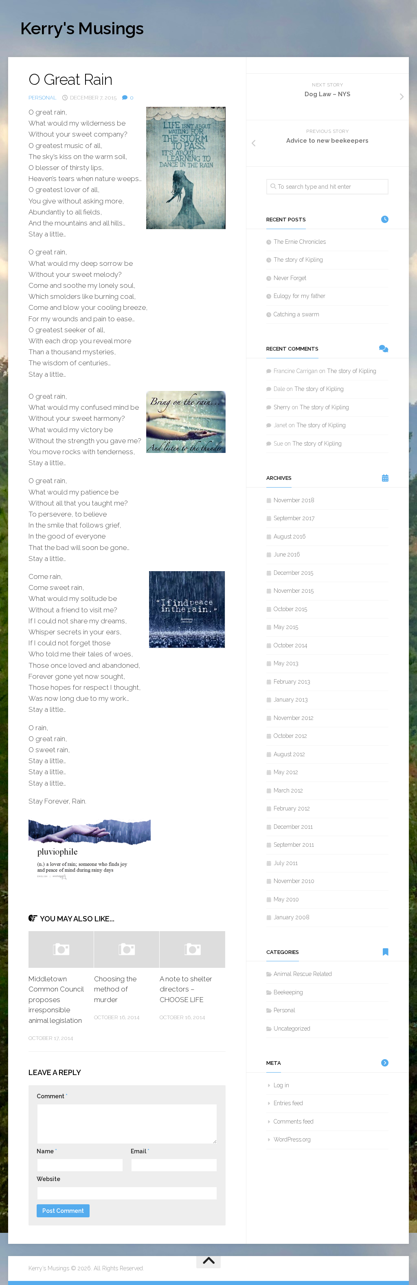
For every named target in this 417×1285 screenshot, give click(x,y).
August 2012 (289, 754)
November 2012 (294, 718)
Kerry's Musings (82, 28)
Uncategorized (292, 1028)
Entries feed (288, 1103)
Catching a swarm (296, 314)
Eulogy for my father (299, 296)
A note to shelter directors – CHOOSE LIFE (186, 989)
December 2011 (293, 827)
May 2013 (286, 663)
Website (48, 1179)
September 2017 (294, 518)
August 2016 (290, 536)
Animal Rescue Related (303, 974)
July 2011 (286, 863)
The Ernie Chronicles (300, 241)
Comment (52, 1096)
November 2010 (294, 881)
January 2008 (291, 917)
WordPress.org (292, 1139)
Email (140, 1151)
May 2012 (286, 772)
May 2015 (286, 627)
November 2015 (294, 590)
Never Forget (290, 278)
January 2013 (291, 699)
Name (47, 1151)
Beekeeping (288, 992)
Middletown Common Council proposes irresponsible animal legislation (56, 999)
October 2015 (290, 609)
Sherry (282, 407)
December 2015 (293, 573)
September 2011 (294, 844)
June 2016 (287, 554)
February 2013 (292, 681)
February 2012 (292, 808)
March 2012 (288, 790)
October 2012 (290, 736)
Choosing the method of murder (115, 989)
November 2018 (294, 500)
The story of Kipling (298, 259)
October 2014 (290, 645)
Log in (281, 1085)
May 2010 (286, 899)
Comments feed (294, 1121)
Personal (43, 98)
